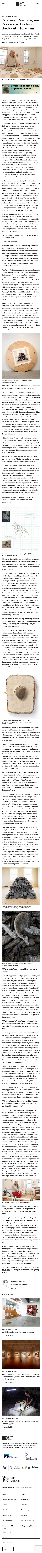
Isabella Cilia (8, 1427)
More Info (14, 1288)
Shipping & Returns (27, 1520)
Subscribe (8, 1549)
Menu (3, 4)
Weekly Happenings (9, 1499)
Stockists (5, 1510)
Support (24, 1504)
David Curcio (8, 1382)
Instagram (24, 1515)
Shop (4, 1494)
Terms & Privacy (7, 1520)
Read (23, 1494)
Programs (24, 1499)
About (4, 1504)
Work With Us (6, 1515)
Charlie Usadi (9, 1335)
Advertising (25, 1510)
